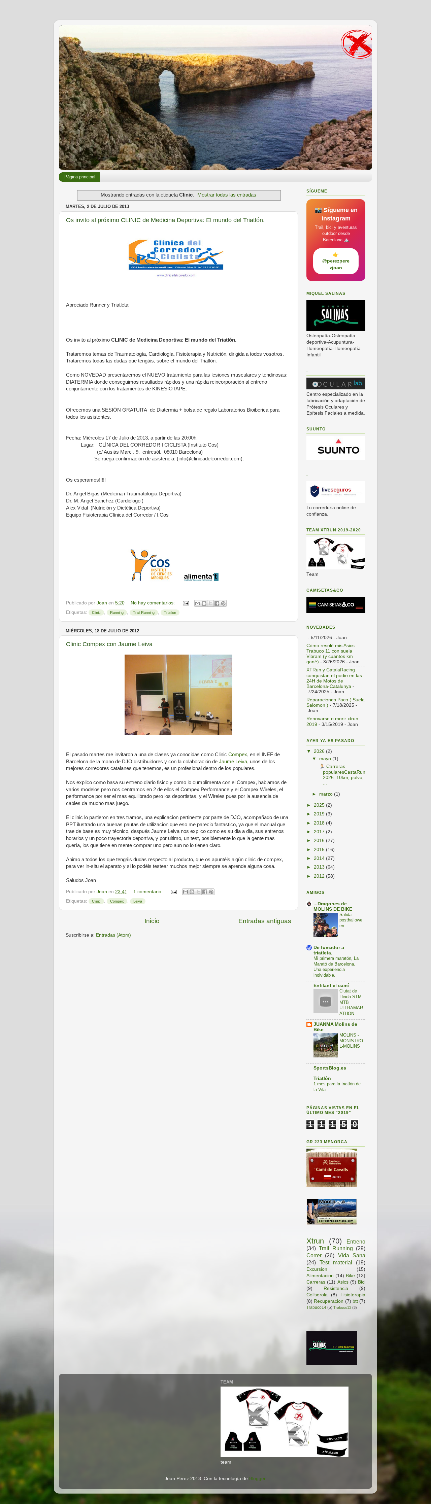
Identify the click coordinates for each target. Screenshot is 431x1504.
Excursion (316, 1269)
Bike (350, 1275)
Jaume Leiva (233, 761)
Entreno (355, 1241)
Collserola (317, 1294)
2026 (320, 751)
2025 (320, 805)
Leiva (137, 901)
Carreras (315, 1282)
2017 (320, 831)
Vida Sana (351, 1255)
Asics (343, 1282)
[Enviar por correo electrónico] (197, 603)
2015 (320, 849)
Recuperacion (328, 1301)
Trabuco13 (342, 1307)
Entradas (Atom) (113, 935)
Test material (336, 1262)
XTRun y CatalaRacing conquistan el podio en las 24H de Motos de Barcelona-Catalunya (334, 678)
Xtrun (315, 1241)
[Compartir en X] (210, 603)
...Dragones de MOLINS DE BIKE (332, 906)
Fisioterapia (352, 1294)
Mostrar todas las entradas (226, 195)
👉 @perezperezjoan (336, 261)
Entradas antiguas (264, 920)
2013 (320, 867)
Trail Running (144, 612)
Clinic (96, 612)
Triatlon (170, 612)
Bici (361, 1282)
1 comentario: (148, 891)
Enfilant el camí (331, 985)
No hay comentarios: (153, 602)
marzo (326, 794)
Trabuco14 (316, 1307)
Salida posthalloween (350, 920)
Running (117, 612)
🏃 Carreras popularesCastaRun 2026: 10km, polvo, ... (341, 774)
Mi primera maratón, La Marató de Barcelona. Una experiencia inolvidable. (336, 967)
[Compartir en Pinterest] (223, 603)
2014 (320, 858)
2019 (320, 813)
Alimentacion (320, 1275)
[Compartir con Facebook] (216, 603)
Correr (314, 1255)
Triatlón (322, 1078)
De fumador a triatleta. (328, 950)
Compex (237, 754)
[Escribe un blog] (204, 603)
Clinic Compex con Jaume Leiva (109, 644)
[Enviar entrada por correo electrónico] (185, 602)
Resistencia (336, 1288)
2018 (320, 823)
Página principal (79, 176)
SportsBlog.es (329, 1068)
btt (355, 1301)
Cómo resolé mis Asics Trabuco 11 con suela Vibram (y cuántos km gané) (330, 654)
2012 (320, 876)
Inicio (152, 920)
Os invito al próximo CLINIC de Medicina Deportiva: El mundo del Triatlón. (165, 220)
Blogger (257, 1478)
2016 (320, 840)
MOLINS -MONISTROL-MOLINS (351, 1041)
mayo (325, 758)
